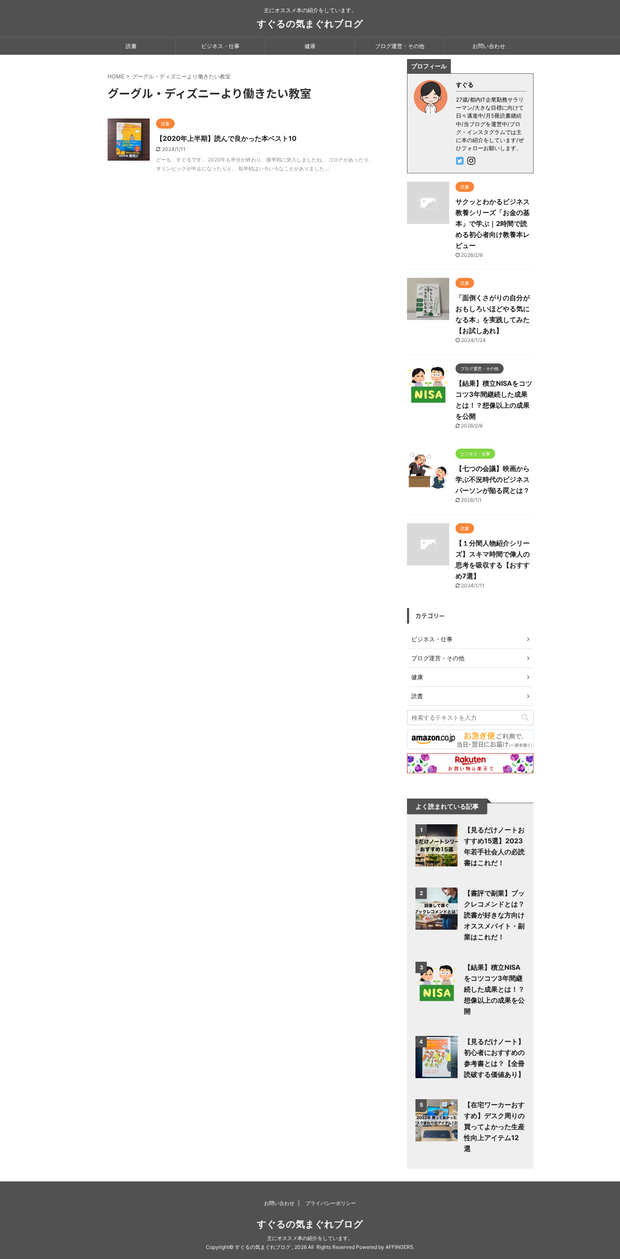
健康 (310, 46)
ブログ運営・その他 (399, 46)
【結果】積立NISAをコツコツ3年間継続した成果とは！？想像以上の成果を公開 (494, 989)
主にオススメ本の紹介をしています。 (310, 1238)
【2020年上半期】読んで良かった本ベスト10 (226, 138)
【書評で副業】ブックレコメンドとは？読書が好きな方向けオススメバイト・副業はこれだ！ (494, 915)
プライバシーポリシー (330, 1203)
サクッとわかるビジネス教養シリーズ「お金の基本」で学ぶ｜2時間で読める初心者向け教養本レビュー (493, 223)
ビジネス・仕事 (220, 46)
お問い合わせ (488, 46)
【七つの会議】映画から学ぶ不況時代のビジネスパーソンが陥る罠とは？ (493, 479)
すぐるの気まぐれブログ (310, 23)
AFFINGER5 (399, 1247)
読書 (131, 46)
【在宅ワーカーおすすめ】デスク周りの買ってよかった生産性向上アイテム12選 (494, 1126)
